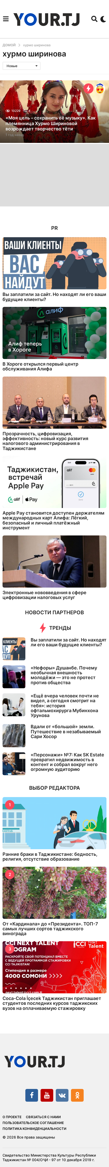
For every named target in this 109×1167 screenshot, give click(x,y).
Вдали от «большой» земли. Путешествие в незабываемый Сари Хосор (66, 731)
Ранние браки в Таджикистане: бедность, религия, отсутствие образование (50, 856)
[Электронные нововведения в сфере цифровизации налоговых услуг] (54, 561)
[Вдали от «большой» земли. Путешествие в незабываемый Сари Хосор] (14, 735)
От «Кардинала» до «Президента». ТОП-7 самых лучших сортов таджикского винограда (50, 928)
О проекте (12, 1117)
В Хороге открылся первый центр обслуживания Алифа (40, 366)
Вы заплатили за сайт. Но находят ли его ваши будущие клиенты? (54, 297)
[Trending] (88, 88)
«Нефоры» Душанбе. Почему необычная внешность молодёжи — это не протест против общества (64, 675)
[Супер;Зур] (100, 88)
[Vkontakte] (62, 1095)
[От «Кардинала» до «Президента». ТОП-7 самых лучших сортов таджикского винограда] (54, 893)
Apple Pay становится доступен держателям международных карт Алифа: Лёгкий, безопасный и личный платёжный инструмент (53, 520)
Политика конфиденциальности (34, 1129)
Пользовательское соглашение (33, 1123)
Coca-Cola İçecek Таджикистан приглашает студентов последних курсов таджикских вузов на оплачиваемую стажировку (52, 1003)
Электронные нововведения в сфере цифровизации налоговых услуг (44, 595)
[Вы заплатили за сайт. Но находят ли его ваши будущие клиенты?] (54, 263)
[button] (6, 19)
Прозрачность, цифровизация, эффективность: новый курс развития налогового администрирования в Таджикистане (45, 441)
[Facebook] (31, 1095)
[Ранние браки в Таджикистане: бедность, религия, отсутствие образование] (54, 823)
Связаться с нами (43, 1117)
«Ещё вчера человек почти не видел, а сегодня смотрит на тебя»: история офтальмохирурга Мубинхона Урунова (65, 705)
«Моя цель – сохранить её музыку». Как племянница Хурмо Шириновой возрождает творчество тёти (51, 123)
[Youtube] (47, 1095)
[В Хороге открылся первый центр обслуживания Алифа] (54, 333)
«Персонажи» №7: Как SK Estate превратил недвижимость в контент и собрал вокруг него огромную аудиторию (67, 762)
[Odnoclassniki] (77, 1095)
